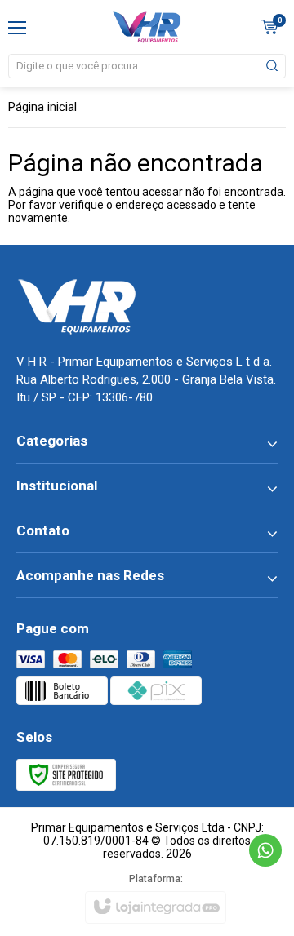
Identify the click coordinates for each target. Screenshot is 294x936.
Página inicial (42, 107)
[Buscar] (271, 66)
